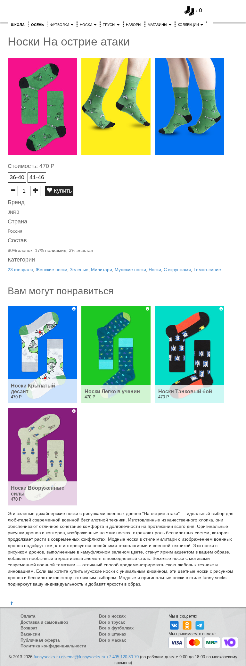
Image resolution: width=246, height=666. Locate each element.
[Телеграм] (200, 624)
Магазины (158, 25)
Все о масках (112, 640)
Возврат (28, 628)
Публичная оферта (40, 640)
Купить (62, 190)
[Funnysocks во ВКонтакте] (174, 624)
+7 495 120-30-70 (122, 656)
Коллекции (189, 25)
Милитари (101, 269)
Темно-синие (207, 269)
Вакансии (30, 634)
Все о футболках (116, 628)
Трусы (109, 25)
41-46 (36, 177)
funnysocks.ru (47, 656)
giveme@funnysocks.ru (83, 656)
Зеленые (79, 269)
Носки (86, 25)
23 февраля (20, 269)
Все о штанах (112, 634)
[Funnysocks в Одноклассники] (187, 624)
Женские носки (51, 269)
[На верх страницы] (11, 603)
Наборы (133, 25)
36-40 (17, 177)
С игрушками (177, 269)
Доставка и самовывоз (44, 622)
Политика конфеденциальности (53, 646)
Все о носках (112, 616)
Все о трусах (112, 622)
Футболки (60, 25)
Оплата (27, 616)
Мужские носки (130, 269)
